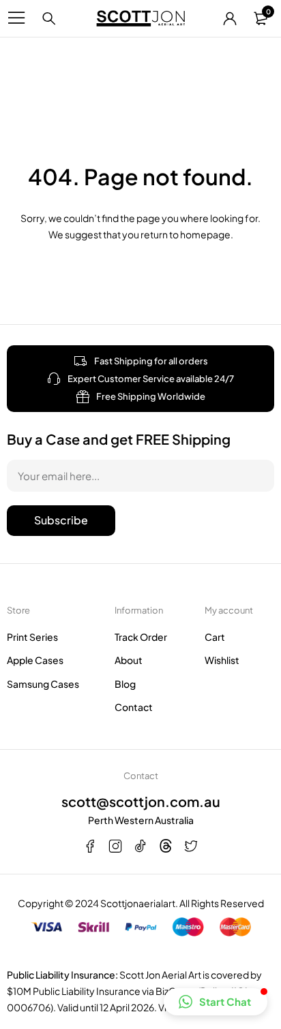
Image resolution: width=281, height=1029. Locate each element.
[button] (215, 1001)
